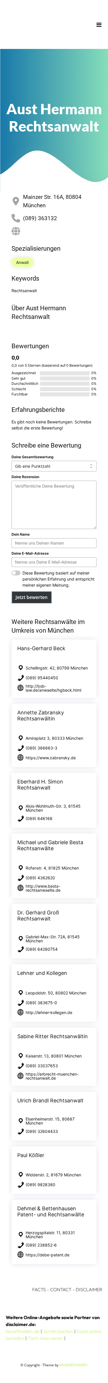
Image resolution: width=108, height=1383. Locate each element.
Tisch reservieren (45, 1338)
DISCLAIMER (89, 1289)
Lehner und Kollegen (42, 973)
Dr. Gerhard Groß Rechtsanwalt (38, 916)
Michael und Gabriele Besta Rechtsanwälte (50, 845)
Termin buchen (58, 1331)
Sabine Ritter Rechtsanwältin (52, 1036)
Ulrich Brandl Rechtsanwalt (50, 1100)
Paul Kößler (30, 1155)
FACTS (39, 1289)
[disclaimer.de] (46, 24)
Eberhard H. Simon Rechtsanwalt (40, 785)
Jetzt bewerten (32, 597)
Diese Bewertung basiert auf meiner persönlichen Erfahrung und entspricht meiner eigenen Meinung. (58, 578)
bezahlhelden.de (22, 1331)
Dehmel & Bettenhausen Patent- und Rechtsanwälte (50, 1211)
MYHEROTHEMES (73, 1365)
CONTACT (60, 1289)
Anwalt (22, 262)
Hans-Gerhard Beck (41, 648)
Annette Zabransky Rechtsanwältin (40, 715)
